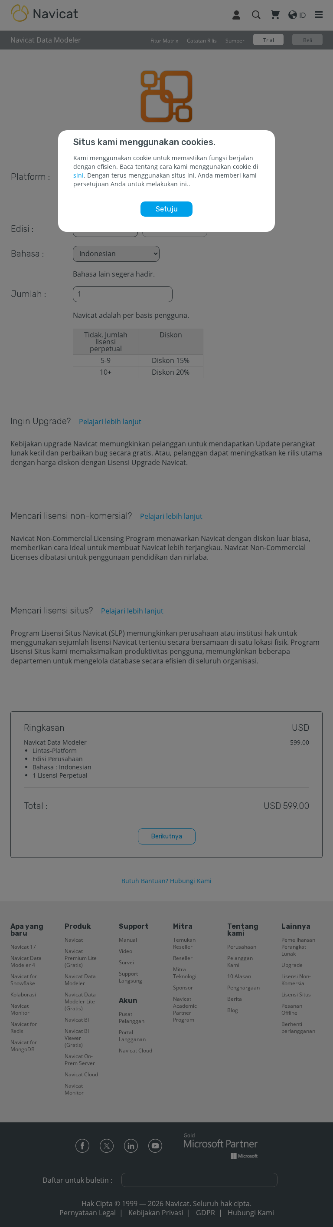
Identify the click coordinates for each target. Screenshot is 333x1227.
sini (78, 175)
